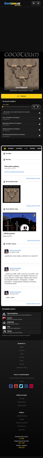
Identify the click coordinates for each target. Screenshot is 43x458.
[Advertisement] (21, 29)
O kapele (19, 148)
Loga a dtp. (22, 429)
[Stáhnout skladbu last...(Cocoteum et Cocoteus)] (39, 118)
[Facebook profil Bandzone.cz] (11, 386)
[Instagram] (26, 386)
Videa (21, 354)
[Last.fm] (31, 386)
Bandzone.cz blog (22, 367)
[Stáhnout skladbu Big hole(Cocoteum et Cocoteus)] (39, 124)
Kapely (22, 347)
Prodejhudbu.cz (21, 402)
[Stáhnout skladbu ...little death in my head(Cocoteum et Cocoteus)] (39, 113)
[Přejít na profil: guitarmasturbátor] (6, 251)
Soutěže (21, 364)
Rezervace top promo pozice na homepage (21, 378)
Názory (32, 148)
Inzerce (22, 381)
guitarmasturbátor (15, 250)
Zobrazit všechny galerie (33, 205)
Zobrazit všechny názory (33, 303)
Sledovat (23, 96)
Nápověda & (22, 416)
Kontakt (22, 419)
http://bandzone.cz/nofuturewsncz (15, 260)
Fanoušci (21, 357)
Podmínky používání (22, 423)
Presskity (21, 398)
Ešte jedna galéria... (12, 166)
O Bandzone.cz (21, 426)
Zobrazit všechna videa (33, 240)
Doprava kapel (22, 405)
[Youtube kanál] (16, 386)
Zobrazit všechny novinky (33, 178)
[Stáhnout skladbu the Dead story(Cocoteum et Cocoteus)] (39, 135)
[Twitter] (21, 386)
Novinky (11, 148)
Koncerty (21, 350)
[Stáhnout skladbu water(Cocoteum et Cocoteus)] (39, 129)
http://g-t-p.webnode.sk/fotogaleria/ (14, 172)
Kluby (21, 360)
